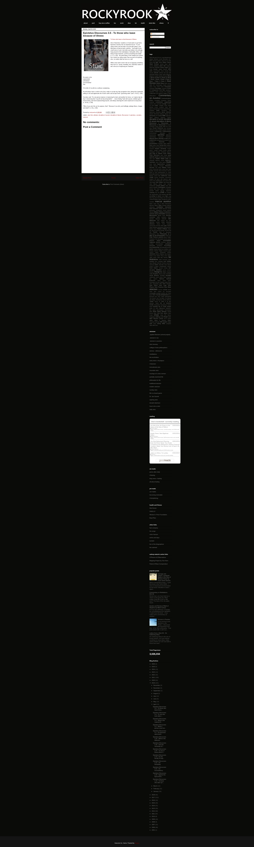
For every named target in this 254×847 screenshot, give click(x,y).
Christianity (168, 86)
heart (151, 164)
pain (165, 225)
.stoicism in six (154, 338)
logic (166, 196)
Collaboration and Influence (156, 93)
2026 (153, 664)
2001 (153, 830)
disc (129, 23)
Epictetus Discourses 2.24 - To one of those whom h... (159, 750)
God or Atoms (157, 153)
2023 (153, 672)
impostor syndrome (159, 174)
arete (151, 71)
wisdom (165, 322)
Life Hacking (153, 194)
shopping (169, 272)
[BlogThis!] (109, 112)
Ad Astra (155, 60)
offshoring (168, 222)
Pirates (167, 235)
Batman (157, 74)
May (154, 701)
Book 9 (163, 81)
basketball (152, 74)
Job (170, 180)
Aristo (162, 71)
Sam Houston (162, 263)
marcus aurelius (163, 201)
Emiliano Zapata (162, 129)
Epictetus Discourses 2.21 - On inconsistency (159, 768)
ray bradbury (165, 249)
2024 (153, 669)
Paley (151, 227)
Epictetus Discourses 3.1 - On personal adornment (159, 732)
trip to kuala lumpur (164, 306)
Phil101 (155, 232)
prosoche (152, 245)
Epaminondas (153, 135)
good (169, 155)
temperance (165, 295)
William (151, 320)
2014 (153, 805)
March (155, 786)
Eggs (156, 129)
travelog (155, 306)
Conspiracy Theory (166, 100)
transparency (164, 304)
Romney (166, 257)
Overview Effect (160, 225)
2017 (153, 797)
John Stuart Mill (167, 182)
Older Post (139, 178)
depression (152, 112)
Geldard (160, 150)
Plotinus (155, 237)
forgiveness (161, 147)
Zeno (156, 325)
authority (161, 72)
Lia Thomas (168, 192)
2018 (153, 795)
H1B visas (152, 158)
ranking (155, 249)
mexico (164, 210)
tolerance (152, 303)
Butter (165, 83)
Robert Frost (153, 255)
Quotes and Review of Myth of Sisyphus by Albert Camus (159, 606)
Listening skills (165, 194)
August (155, 693)
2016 (153, 800)
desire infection (166, 112)
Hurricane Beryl (158, 170)
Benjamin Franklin (154, 76)
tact (166, 293)
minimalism (161, 213)
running (152, 261)
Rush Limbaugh (159, 261)
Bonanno (165, 76)
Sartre (156, 264)
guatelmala (163, 157)
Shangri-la (158, 272)
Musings (168, 215)
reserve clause (154, 252)
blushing (161, 76)
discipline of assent (104, 115)
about (86, 23)
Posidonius (152, 239)
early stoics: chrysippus (157, 360)
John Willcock (153, 184)
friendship (163, 148)
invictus (156, 177)
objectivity (152, 222)
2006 (153, 827)
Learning (152, 192)
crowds (156, 107)
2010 (153, 816)
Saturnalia (161, 264)
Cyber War (168, 107)
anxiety (155, 69)
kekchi (151, 187)
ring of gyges (168, 254)
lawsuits (162, 190)
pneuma (161, 237)
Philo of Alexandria (165, 232)
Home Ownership (154, 169)
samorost (168, 263)
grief (160, 157)
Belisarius (168, 74)
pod (93, 23)
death (157, 110)
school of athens (154, 266)
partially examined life (156, 377)
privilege (151, 244)
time (162, 301)
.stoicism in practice (156, 341)
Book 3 (153, 79)
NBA (169, 219)
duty (165, 128)
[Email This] (107, 112)
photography (161, 235)
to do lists (168, 301)
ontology (169, 223)
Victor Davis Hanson (159, 311)
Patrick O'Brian (162, 229)
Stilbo (160, 283)
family (154, 145)
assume (151, 72)
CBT (154, 85)
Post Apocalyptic (159, 239)
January (156, 791)
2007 (153, 824)
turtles (151, 308)
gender (165, 150)
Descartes (158, 112)
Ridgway (162, 254)
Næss (169, 217)
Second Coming (163, 268)
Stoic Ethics (154, 285)
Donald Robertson (158, 128)
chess (161, 23)
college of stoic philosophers (158, 347)
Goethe (165, 155)
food (156, 147)
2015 (153, 803)
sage (151, 263)
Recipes (151, 250)
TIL (159, 301)
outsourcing (152, 225)
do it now (168, 126)
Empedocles (158, 131)
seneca (158, 270)
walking (158, 317)
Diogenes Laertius (166, 117)
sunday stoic (153, 390)
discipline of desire (115, 115)
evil (163, 140)
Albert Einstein (154, 64)
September (157, 690)
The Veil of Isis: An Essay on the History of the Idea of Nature (160, 426)
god (151, 153)
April (155, 704)
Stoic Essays (167, 283)
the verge (152, 531)
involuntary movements (165, 177)
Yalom (151, 325)
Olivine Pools (161, 223)
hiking (159, 167)
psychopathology (154, 247)
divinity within (162, 126)
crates (156, 105)
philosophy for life (155, 380)
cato (151, 85)
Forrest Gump (167, 147)
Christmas (152, 88)
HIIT (156, 167)
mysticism (163, 217)
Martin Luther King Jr (155, 203)
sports (164, 280)
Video (155, 313)
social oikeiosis (154, 275)
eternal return (154, 138)
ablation (151, 59)
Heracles (161, 165)
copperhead (167, 102)
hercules (152, 167)
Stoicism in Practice (164, 619)
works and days (154, 537)
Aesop (151, 62)
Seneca (153, 454)
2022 (153, 675)
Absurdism (165, 59)
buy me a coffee (104, 23)
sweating (158, 293)
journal (158, 185)
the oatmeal (153, 547)
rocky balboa (167, 255)
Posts (154, 34)
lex (115, 23)
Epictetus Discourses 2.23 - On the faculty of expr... (159, 756)
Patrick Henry (153, 228)
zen (154, 325)
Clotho (156, 91)
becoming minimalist (156, 495)
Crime (165, 105)
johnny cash (162, 184)
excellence (152, 141)
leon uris (157, 192)
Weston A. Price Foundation (158, 514)
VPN (165, 315)
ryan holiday (167, 261)
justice (163, 185)
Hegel (154, 164)
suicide (165, 289)
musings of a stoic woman (158, 373)
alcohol (162, 64)
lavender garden (154, 190)
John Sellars (159, 182)
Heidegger (168, 164)
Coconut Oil (162, 91)
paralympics (161, 227)
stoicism (85, 117)
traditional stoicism (155, 383)
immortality (152, 174)
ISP (155, 179)
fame (151, 145)
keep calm (168, 185)
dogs (151, 128)
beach (160, 74)
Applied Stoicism (163, 69)
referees (156, 250)
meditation (160, 207)
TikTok (156, 301)
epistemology (153, 136)
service (164, 270)
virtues (156, 315)
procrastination (159, 244)
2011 (153, 814)
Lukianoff (152, 199)
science (169, 266)
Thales (162, 296)
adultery (159, 60)
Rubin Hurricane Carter (165, 259)
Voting (161, 315)
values (154, 310)
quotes (151, 249)
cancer (169, 83)
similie (151, 273)
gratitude (152, 157)
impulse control (153, 175)
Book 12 (164, 77)
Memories (165, 208)
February (156, 788)
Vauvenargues (160, 310)
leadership (168, 190)
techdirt (152, 541)
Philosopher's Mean (154, 234)
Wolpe (169, 322)
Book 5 (163, 79)
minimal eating (154, 213)
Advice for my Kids (166, 60)
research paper (167, 250)
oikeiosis (152, 224)
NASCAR (164, 218)
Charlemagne (159, 85)
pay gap (152, 230)
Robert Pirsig (160, 255)
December (156, 685)
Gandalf (156, 150)
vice (151, 311)
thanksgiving (168, 296)
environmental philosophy (157, 133)
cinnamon (164, 88)
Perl (155, 230)
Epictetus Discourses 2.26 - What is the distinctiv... (159, 738)
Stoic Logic (163, 285)
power (169, 239)
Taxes (169, 293)
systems (163, 293)
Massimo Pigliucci (154, 205)
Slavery (160, 273)
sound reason (159, 277)
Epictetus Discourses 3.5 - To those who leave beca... (159, 708)
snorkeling (168, 273)
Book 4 (158, 79)
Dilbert (151, 117)
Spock (159, 280)
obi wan (168, 220)
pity (170, 235)
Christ (162, 86)
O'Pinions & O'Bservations (158, 557)
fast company (154, 528)
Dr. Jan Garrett (154, 396)
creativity (161, 105)
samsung (152, 264)
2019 (153, 683)
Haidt (166, 158)
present (158, 242)
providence (159, 245)
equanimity (161, 136)
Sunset (169, 289)
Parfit (165, 227)
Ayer (165, 72)
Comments (155, 37)
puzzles (169, 247)
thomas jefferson (167, 299)
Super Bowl (153, 291)
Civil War (162, 90)
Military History (158, 212)
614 (158, 57)
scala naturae (167, 264)
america (156, 66)
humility (151, 170)
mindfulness (167, 212)
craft (153, 105)
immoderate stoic (155, 367)
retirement (152, 254)
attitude (95, 115)
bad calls (168, 72)
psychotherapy (163, 247)
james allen (160, 179)
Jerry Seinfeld (156, 180)
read (170, 249)
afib (154, 62)
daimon (151, 108)
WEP (151, 318)
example (166, 140)
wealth (161, 316)
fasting (161, 145)
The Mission (168, 298)
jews (161, 180)
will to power (167, 318)
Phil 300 (167, 230)
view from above (162, 313)
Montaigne (168, 213)
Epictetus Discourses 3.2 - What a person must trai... (159, 726)
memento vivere (157, 208)
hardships (152, 162)
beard (164, 74)
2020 (153, 680)
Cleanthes (152, 91)
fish (150, 147)
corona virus (153, 103)
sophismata (152, 277)
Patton (169, 228)
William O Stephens (160, 320)
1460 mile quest (153, 57)
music (163, 215)
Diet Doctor (153, 508)
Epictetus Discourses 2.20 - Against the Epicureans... (159, 774)
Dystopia (169, 128)
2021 (153, 677)
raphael (160, 249)
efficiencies (152, 129)
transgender (157, 304)
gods (162, 155)
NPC (158, 220)
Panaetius (154, 227)
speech (155, 278)
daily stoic (153, 409)
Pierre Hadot (154, 428)
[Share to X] (111, 112)
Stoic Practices (159, 287)
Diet (163, 116)
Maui (160, 205)
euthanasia (159, 140)
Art (170, 71)
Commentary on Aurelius (160, 96)
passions (169, 227)
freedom (157, 148)
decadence (164, 110)
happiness (168, 160)
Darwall (155, 108)
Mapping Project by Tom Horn (159, 560)
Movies (159, 215)
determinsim (157, 113)
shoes (164, 272)
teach (151, 294)
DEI (170, 110)
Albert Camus (167, 62)
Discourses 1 (154, 123)
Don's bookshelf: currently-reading (165, 422)
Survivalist (168, 291)
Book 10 (153, 77)
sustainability (153, 293)
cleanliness (168, 90)
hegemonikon (161, 164)
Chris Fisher (156, 86)
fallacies (169, 143)
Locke (163, 196)
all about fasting (154, 482)
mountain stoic (154, 370)
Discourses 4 (163, 125)
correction (158, 103)
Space (164, 277)
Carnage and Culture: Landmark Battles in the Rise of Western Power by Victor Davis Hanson (164, 577)
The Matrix (162, 298)
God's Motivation (155, 155)
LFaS (162, 192)
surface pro (161, 291)
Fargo (157, 145)
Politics (169, 237)
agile (156, 62)
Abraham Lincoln (158, 59)
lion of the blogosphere (157, 544)
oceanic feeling (160, 222)
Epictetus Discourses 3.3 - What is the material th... (159, 720)
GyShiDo (169, 157)
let (136, 23)
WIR (161, 322)
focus (153, 147)
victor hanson (154, 534)
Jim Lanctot (166, 180)
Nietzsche (153, 220)
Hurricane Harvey (166, 170)
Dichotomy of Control (156, 115)
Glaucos (169, 151)
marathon (152, 201)
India (159, 175)
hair (170, 158)
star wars (157, 282)
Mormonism (153, 215)
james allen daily (155, 472)
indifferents (164, 175)
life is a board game (156, 393)
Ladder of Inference (165, 189)
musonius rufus (155, 217)
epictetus (133, 115)
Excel (169, 140)
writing (159, 323)
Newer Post (87, 178)
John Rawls (152, 182)
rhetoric (157, 254)
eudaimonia (153, 140)
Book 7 (152, 81)
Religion (161, 250)
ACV (151, 60)
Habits (158, 158)
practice (152, 240)
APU (169, 69)
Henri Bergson (154, 165)
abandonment (167, 57)
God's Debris (167, 153)
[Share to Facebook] (112, 112)
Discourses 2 (166, 123)
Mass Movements (166, 203)
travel (151, 306)
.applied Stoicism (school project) (160, 334)
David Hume (160, 108)
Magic (159, 199)
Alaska (160, 62)
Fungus (169, 148)
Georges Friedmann (161, 151)
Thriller (151, 301)
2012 (153, 811)
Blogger (137, 843)
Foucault (152, 148)
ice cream (168, 172)
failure (165, 143)
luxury (156, 199)
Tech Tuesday (156, 295)
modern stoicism (155, 386)
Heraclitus (168, 165)
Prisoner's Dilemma (166, 242)
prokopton (168, 244)
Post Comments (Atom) (117, 184)
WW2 (163, 323)
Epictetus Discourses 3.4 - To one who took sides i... (159, 714)
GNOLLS (152, 511)
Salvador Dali (155, 263)
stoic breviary (154, 344)
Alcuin (166, 64)
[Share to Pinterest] (114, 112)
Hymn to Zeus (153, 172)
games (151, 150)
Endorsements (167, 131)
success (160, 289)
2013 (153, 808)
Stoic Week (167, 287)
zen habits (153, 491)
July (154, 696)
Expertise (160, 143)
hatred (164, 162)
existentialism (153, 143)
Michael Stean (155, 436)
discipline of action (156, 119)
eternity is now (163, 138)
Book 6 (168, 79)
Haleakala (152, 160)
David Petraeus (167, 108)
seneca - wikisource (156, 351)
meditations (153, 354)
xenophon (168, 323)
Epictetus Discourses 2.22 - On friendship (159, 762)
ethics (169, 138)
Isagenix (152, 179)
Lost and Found (167, 197)
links (157, 194)
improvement (168, 174)
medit (143, 23)
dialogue (166, 113)
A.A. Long (161, 57)
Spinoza (161, 279)
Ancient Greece (159, 67)
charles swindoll (167, 85)
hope (170, 169)
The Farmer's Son (154, 298)
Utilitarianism (162, 308)
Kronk (158, 189)
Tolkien (157, 303)
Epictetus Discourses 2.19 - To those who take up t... (159, 780)
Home (113, 178)
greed (156, 157)
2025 (153, 666)
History (164, 167)
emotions (169, 129)
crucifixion (161, 107)
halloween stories (159, 160)
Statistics (162, 282)
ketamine (155, 187)
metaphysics (159, 210)
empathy (152, 131)
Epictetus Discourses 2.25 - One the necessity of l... (159, 744)
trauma (169, 304)
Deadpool (152, 110)
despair (151, 113)
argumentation (156, 71)
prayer (158, 240)
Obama (163, 220)
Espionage (168, 136)
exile (170, 141)
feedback (168, 145)
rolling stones (153, 257)
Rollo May (160, 257)
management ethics (166, 199)
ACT (170, 59)
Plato (151, 237)
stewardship (156, 283)
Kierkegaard (161, 187)
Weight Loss (167, 317)
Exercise (161, 142)
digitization (168, 115)
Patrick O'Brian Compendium (159, 564)
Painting (169, 225)
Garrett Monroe (155, 449)
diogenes (156, 117)
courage (164, 103)
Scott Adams (154, 268)
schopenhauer (162, 266)
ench (122, 23)
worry (154, 323)
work (151, 323)
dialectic (162, 113)
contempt (152, 102)
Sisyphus (155, 273)
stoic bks (152, 23)
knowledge (168, 187)
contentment (159, 102)
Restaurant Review (165, 252)
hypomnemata (161, 172)
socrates (138, 115)
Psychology (167, 245)
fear (165, 145)
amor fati (90, 115)
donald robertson (155, 403)
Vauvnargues (168, 310)
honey (160, 169)
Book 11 (159, 77)
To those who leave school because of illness (124, 39)
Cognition (168, 91)
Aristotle (166, 71)
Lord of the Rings (158, 197)
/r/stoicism (153, 364)
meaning (164, 205)
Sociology (162, 275)
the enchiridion (154, 357)
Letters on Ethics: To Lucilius (159, 453)
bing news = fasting (156, 478)
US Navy (155, 308)
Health (168, 162)
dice (170, 113)
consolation (157, 100)
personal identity (160, 230)
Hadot (162, 158)
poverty (165, 239)
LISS (160, 194)
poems (165, 237)
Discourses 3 (125, 115)
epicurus (168, 135)
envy (170, 133)
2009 (153, 819)
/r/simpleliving (154, 498)
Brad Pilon (153, 518)
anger (166, 67)
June (155, 699)
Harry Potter (159, 162)
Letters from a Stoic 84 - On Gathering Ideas (158, 634)
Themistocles (159, 299)
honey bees (165, 169)
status (166, 282)
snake (164, 273)
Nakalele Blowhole (155, 218)
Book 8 (157, 81)
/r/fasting (152, 475)
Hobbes (169, 167)
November (156, 688)
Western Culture (158, 318)
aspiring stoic (154, 400)
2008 (153, 822)
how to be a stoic (155, 406)
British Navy (160, 83)
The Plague (152, 299)
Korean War (153, 189)
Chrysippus (158, 88)
